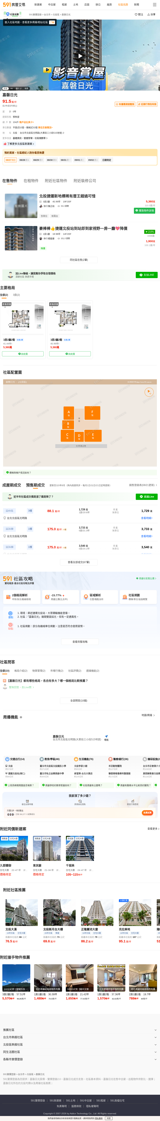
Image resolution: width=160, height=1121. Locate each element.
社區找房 (123, 4)
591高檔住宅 (117, 1100)
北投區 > (57, 14)
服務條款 (76, 1106)
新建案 (38, 4)
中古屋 (52, 4)
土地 (75, 4)
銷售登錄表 (142, 485)
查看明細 (146, 518)
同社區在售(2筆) (79, 260)
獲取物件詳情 (146, 210)
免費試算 (147, 812)
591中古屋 (86, 1100)
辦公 (98, 4)
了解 (52, 22)
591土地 (70, 1100)
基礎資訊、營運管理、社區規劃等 (29, 138)
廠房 (109, 4)
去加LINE (149, 275)
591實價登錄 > (36, 14)
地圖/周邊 (147, 715)
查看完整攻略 (80, 642)
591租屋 (101, 1100)
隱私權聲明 (92, 1106)
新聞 (136, 4)
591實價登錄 (38, 1100)
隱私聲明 (98, 1118)
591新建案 (55, 1100)
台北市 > (48, 14)
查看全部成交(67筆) (79, 562)
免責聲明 (62, 1106)
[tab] (11, 485)
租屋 (64, 4)
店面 (86, 4)
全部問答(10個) (78, 700)
